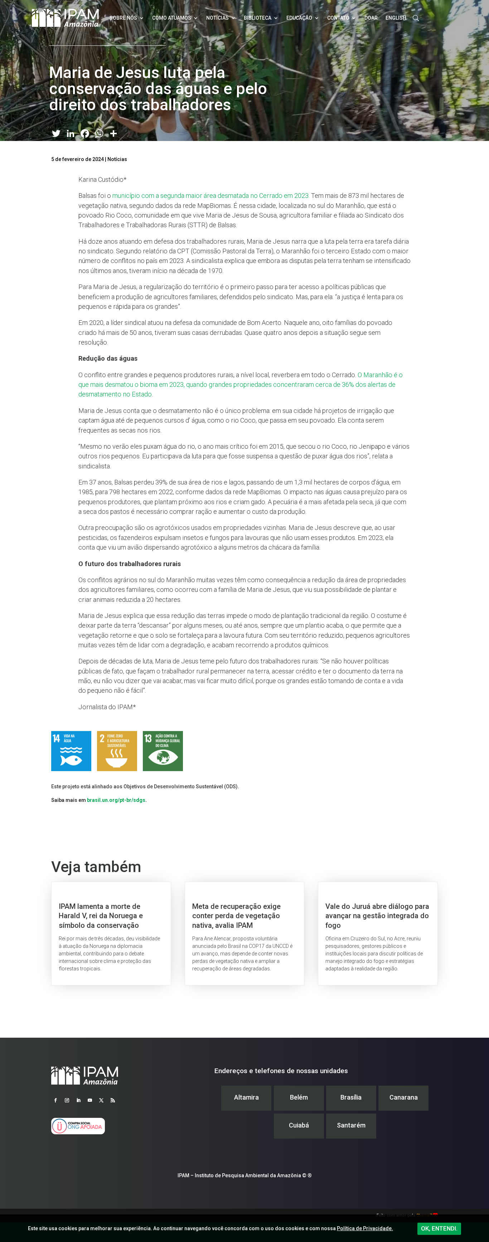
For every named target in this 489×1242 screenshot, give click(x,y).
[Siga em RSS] (112, 1100)
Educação (299, 18)
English (396, 18)
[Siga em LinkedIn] (78, 1100)
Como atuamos (171, 18)
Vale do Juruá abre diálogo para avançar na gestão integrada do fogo (377, 933)
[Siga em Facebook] (55, 1100)
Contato (338, 18)
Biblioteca (257, 18)
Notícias (217, 18)
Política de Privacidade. (365, 1228)
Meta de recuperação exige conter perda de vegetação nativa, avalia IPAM (244, 933)
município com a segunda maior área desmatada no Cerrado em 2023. (211, 195)
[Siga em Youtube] (90, 1100)
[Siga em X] (101, 1100)
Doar (371, 18)
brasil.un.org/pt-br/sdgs (116, 800)
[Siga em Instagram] (67, 1100)
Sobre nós (123, 18)
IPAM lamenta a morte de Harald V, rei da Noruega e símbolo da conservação (111, 933)
